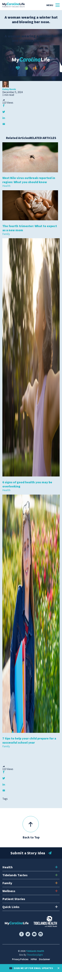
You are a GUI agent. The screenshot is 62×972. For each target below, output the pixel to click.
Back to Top (31, 837)
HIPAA (34, 959)
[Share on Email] (3, 124)
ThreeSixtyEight (35, 954)
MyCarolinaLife (13, 5)
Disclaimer (44, 959)
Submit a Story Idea (27, 852)
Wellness (8, 891)
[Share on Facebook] (3, 105)
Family (6, 234)
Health (6, 186)
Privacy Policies (20, 959)
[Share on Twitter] (3, 111)
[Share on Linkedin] (3, 117)
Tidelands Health (35, 950)
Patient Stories (13, 899)
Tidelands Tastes (15, 875)
